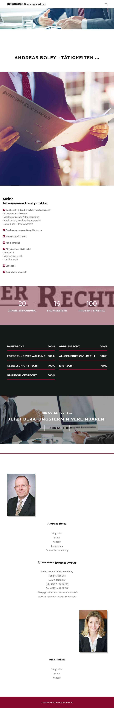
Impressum (57, 546)
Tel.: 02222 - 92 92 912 (57, 584)
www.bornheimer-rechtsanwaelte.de (57, 596)
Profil (57, 537)
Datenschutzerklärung (57, 550)
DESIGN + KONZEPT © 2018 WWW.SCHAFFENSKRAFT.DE (57, 702)
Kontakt (57, 428)
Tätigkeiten (57, 533)
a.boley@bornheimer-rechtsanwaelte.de (57, 592)
